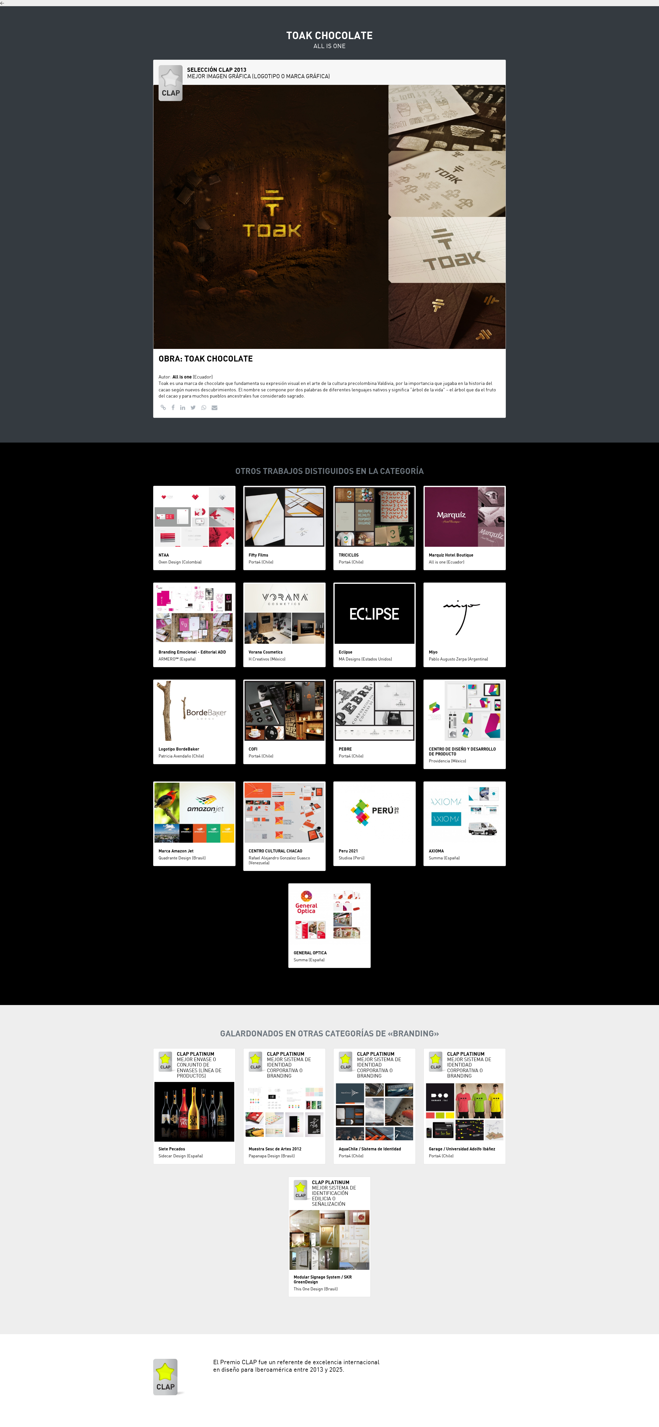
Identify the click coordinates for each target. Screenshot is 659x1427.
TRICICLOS (349, 555)
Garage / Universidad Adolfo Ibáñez (462, 1149)
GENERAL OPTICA (310, 953)
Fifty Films (258, 555)
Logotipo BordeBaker (179, 749)
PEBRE (345, 749)
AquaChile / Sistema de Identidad (370, 1149)
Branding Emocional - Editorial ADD (192, 652)
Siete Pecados (172, 1149)
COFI (253, 749)
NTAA (164, 555)
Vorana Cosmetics (266, 652)
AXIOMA (436, 851)
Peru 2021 (348, 851)
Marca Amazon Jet (176, 851)
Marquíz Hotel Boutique (451, 555)
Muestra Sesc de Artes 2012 (275, 1149)
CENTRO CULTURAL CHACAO (275, 851)
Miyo (433, 652)
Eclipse (345, 652)
